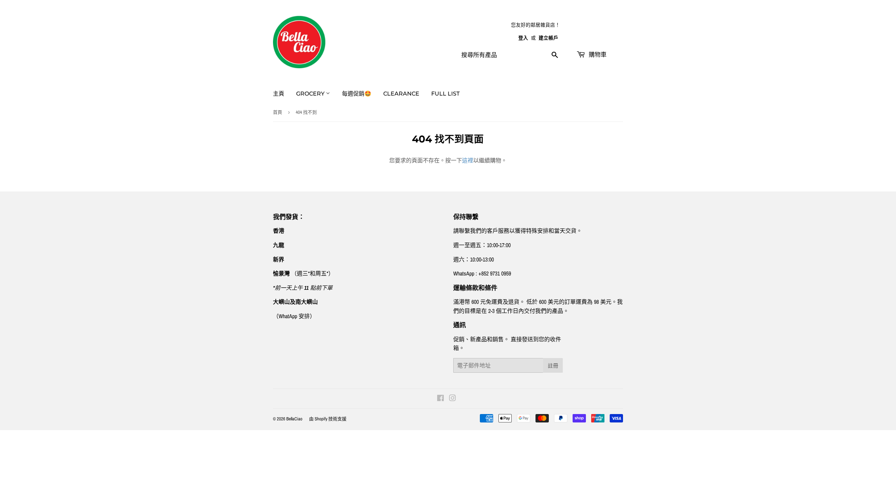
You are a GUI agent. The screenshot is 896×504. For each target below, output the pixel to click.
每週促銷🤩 (356, 93)
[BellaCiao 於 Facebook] (440, 398)
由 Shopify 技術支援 (327, 419)
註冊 (553, 365)
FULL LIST (445, 93)
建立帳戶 (548, 38)
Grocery (311, 93)
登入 (523, 38)
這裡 (467, 160)
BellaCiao (294, 419)
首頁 (277, 112)
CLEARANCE (401, 93)
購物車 (597, 54)
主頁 (278, 93)
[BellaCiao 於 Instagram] (452, 398)
